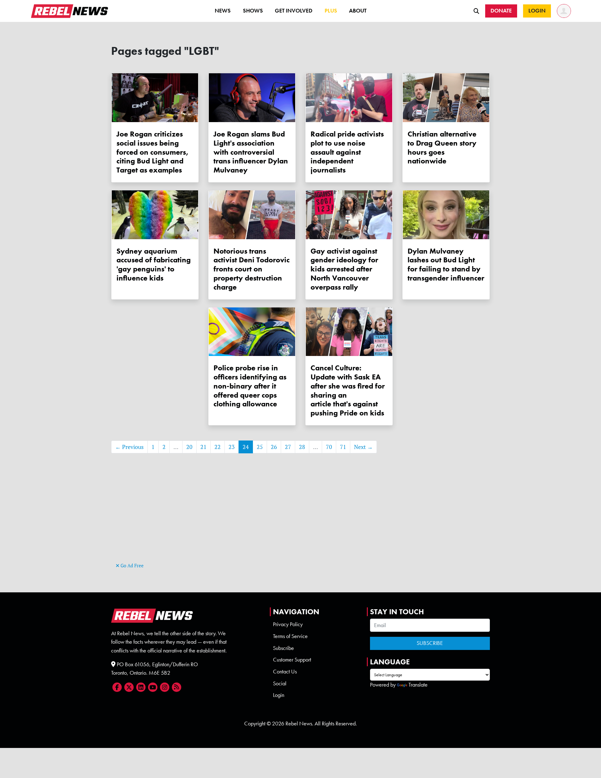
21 (203, 447)
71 (343, 447)
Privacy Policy (288, 624)
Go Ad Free (131, 566)
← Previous (129, 447)
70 (329, 447)
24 (246, 447)
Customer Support (292, 659)
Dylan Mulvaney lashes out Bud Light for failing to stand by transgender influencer (446, 264)
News (223, 10)
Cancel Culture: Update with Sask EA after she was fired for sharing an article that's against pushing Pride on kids (348, 390)
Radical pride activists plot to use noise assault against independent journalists (347, 152)
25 (260, 447)
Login (278, 695)
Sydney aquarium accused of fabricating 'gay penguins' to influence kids (153, 264)
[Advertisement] (300, 517)
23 (232, 447)
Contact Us (285, 671)
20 (189, 447)
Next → (363, 447)
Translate (418, 684)
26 (274, 447)
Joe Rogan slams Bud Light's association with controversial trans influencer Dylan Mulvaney (250, 152)
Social (279, 683)
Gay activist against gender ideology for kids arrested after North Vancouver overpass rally (344, 269)
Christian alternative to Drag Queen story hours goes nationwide (442, 147)
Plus (331, 10)
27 (288, 447)
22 (217, 447)
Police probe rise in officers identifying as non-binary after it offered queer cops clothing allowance (249, 386)
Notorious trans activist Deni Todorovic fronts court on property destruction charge (251, 269)
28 (302, 447)
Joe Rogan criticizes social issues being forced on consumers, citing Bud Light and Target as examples (152, 152)
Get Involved (293, 10)
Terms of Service (290, 636)
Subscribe (283, 648)
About (358, 10)
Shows (253, 10)
